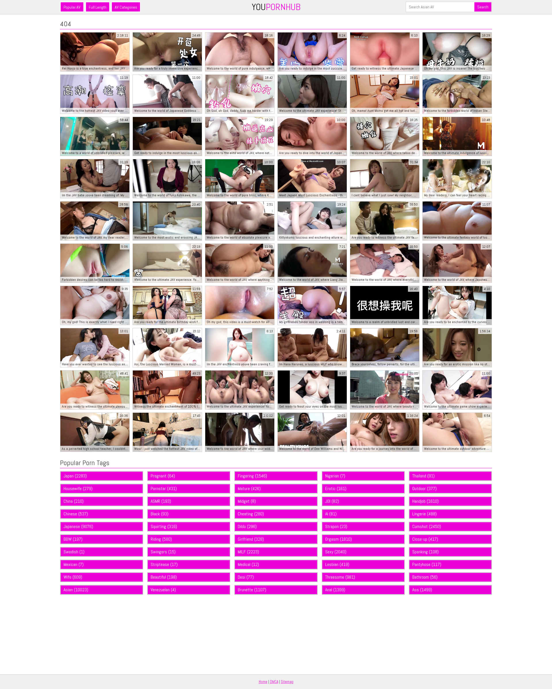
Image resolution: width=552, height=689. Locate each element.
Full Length (97, 7)
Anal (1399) (335, 590)
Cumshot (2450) (426, 526)
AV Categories (126, 7)
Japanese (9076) (78, 526)
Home (263, 681)
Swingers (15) (163, 552)
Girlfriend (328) (251, 539)
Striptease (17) (164, 564)
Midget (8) (247, 501)
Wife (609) (73, 577)
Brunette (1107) (252, 590)
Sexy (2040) (335, 552)
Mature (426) (249, 488)
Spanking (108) (425, 552)
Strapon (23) (336, 526)
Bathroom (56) (425, 577)
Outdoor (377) (424, 488)
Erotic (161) (335, 488)
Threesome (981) (340, 577)
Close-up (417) (425, 539)
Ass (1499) (422, 590)
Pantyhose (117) (426, 564)
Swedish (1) (74, 552)
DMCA (274, 681)
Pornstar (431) (164, 488)
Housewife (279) (78, 488)
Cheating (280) (251, 514)
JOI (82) (332, 501)
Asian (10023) (76, 590)
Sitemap (287, 681)
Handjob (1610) (425, 501)
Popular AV (72, 7)
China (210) (74, 501)
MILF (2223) (248, 552)
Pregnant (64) (163, 476)
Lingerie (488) (424, 514)
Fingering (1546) (252, 476)
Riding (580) (161, 539)
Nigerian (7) (335, 476)
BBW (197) (73, 539)
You (276, 7)
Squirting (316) (164, 526)
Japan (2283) (75, 476)
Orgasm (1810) (338, 539)
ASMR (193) (161, 501)
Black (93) (159, 514)
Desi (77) (246, 577)
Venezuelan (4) (163, 590)
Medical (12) (248, 564)
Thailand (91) (423, 476)
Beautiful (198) (164, 577)
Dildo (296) (247, 526)
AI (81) (331, 514)
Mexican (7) (74, 564)
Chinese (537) (76, 514)
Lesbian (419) (337, 564)
